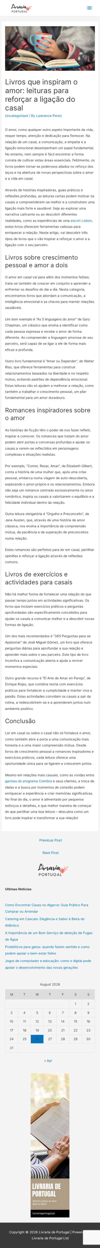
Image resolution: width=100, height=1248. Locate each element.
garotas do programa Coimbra (28, 781)
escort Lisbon (81, 221)
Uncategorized (16, 116)
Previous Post (50, 840)
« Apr (48, 1061)
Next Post (50, 853)
